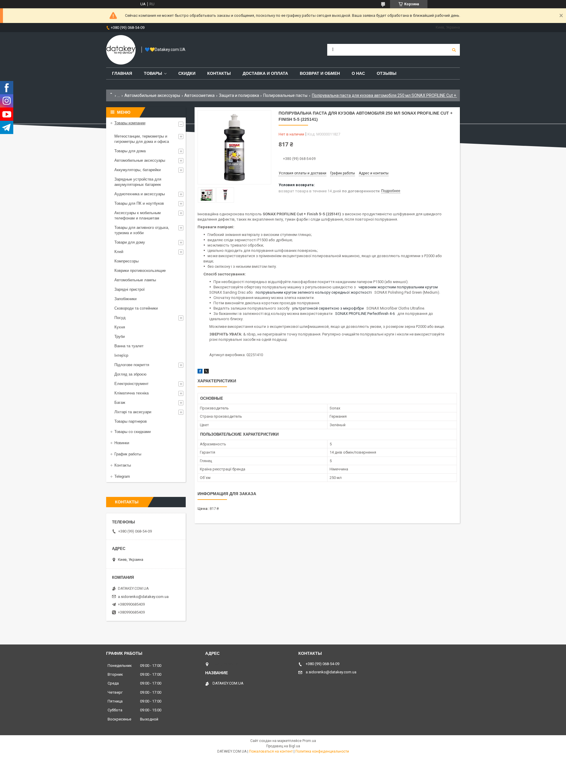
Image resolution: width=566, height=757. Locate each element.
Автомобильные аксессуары (152, 95)
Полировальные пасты (285, 95)
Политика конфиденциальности (322, 751)
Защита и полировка (239, 95)
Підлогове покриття (131, 365)
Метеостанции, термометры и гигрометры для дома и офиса (141, 139)
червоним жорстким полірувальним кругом (398, 287)
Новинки (121, 443)
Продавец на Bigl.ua (283, 746)
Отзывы (386, 73)
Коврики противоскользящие (140, 270)
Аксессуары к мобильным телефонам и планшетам (137, 215)
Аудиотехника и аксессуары (139, 194)
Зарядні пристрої (129, 289)
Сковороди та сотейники (136, 308)
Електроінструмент (131, 383)
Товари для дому (129, 242)
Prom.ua (309, 741)
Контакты (219, 73)
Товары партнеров (130, 421)
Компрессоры (126, 261)
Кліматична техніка (131, 393)
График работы (127, 454)
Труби (119, 336)
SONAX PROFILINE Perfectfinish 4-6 (365, 313)
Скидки (186, 73)
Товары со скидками (132, 431)
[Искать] (454, 50)
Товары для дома (130, 151)
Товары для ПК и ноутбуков (139, 203)
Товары (153, 73)
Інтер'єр (121, 355)
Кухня (119, 327)
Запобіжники (125, 299)
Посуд (120, 317)
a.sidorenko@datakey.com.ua (143, 596)
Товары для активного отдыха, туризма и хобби (141, 230)
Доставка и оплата (265, 73)
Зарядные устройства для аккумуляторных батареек (137, 182)
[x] (206, 372)
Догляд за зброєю (130, 374)
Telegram (122, 476)
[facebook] (200, 372)
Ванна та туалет (129, 346)
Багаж (119, 402)
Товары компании (129, 123)
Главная (122, 73)
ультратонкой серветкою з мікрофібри (328, 308)
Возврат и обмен (320, 73)
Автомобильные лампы (135, 280)
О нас (358, 73)
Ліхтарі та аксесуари (132, 412)
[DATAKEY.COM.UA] (121, 50)
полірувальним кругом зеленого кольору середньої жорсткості (314, 292)
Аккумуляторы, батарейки (137, 170)
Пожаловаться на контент (271, 751)
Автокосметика (199, 95)
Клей (118, 251)
